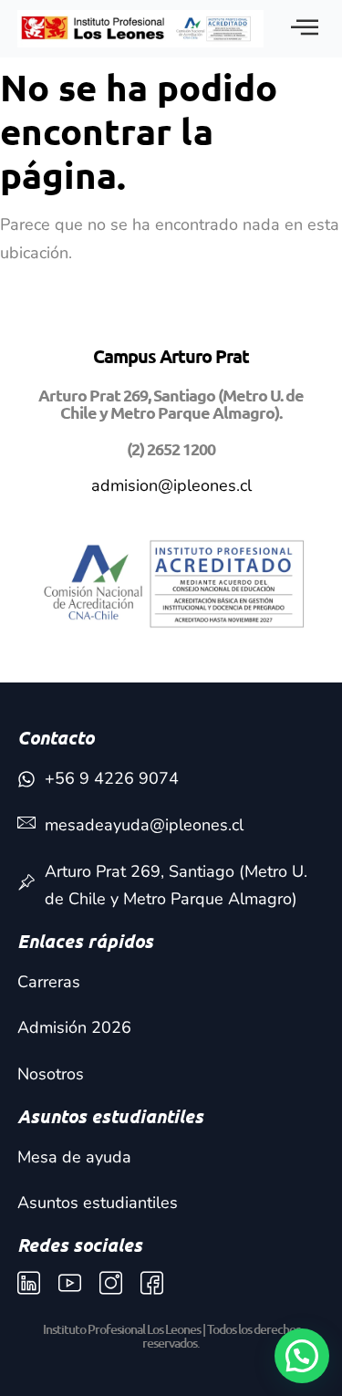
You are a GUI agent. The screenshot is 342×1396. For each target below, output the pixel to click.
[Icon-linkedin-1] (28, 1283)
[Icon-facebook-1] (151, 1283)
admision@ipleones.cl (171, 485)
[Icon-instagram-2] (110, 1283)
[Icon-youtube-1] (69, 1283)
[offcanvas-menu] (305, 28)
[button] (302, 1355)
